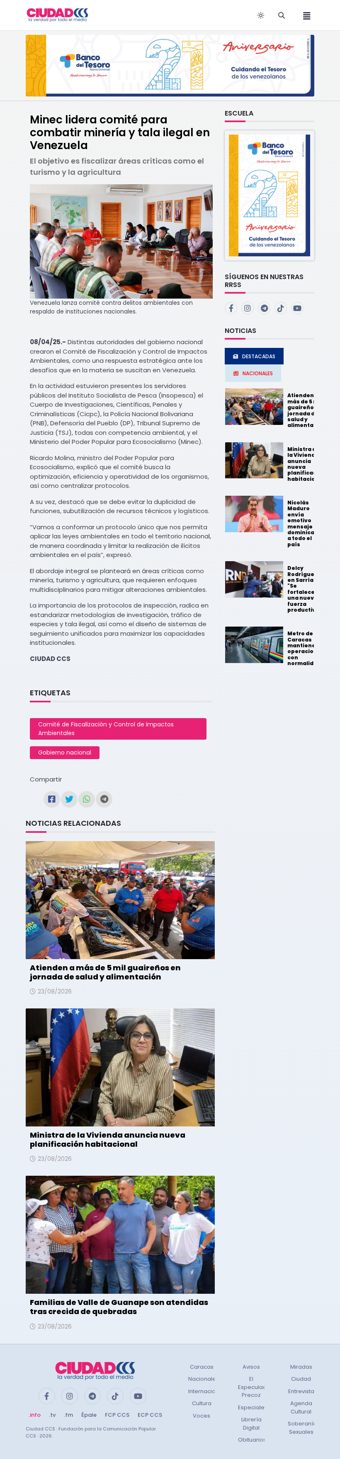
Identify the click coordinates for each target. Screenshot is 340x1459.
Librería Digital (251, 1424)
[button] (269, 195)
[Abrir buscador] (281, 15)
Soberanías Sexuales (304, 1428)
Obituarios (252, 1440)
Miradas (301, 1367)
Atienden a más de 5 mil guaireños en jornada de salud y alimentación (105, 972)
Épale (89, 1415)
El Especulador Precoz (255, 1387)
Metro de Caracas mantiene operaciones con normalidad (305, 648)
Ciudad (301, 1379)
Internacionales (209, 1391)
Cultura (201, 1403)
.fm (68, 1415)
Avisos (251, 1367)
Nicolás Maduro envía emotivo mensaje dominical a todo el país (301, 523)
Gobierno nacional (64, 752)
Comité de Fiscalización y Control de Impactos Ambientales (106, 728)
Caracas (202, 1367)
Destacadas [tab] (258, 356)
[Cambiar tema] (261, 15)
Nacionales (203, 1379)
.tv (52, 1415)
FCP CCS (117, 1415)
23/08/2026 (55, 991)
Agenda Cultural (301, 1407)
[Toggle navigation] (304, 15)
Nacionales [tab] (258, 373)
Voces (201, 1416)
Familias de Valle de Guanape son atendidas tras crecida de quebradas (119, 1307)
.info (35, 1415)
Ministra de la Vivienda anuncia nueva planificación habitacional (107, 1139)
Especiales (252, 1407)
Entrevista (301, 1391)
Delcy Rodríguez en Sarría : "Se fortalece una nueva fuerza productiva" (304, 588)
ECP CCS (150, 1415)
